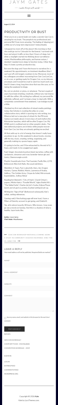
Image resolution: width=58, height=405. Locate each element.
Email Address (11, 272)
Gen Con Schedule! (12, 340)
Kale (37, 396)
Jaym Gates (14, 217)
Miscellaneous (18, 219)
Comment (8, 296)
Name (7, 261)
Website (8, 284)
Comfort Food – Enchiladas (17, 344)
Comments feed (11, 370)
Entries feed (9, 366)
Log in (7, 362)
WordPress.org (11, 374)
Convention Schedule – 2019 (17, 348)
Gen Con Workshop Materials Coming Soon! (29, 235)
